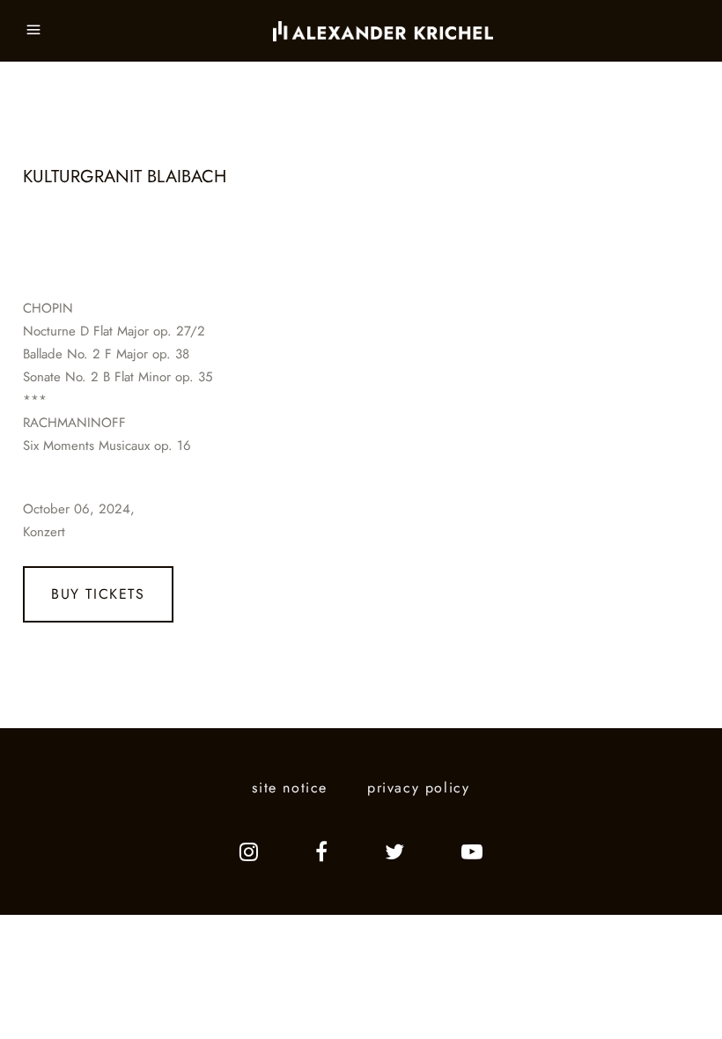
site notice (290, 787)
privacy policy (418, 787)
